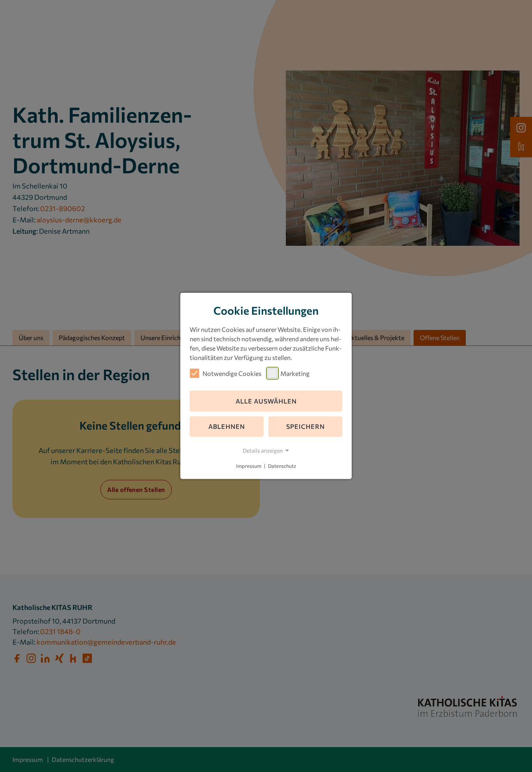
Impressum (248, 466)
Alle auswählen (266, 401)
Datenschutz (282, 466)
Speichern (305, 426)
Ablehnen (226, 426)
